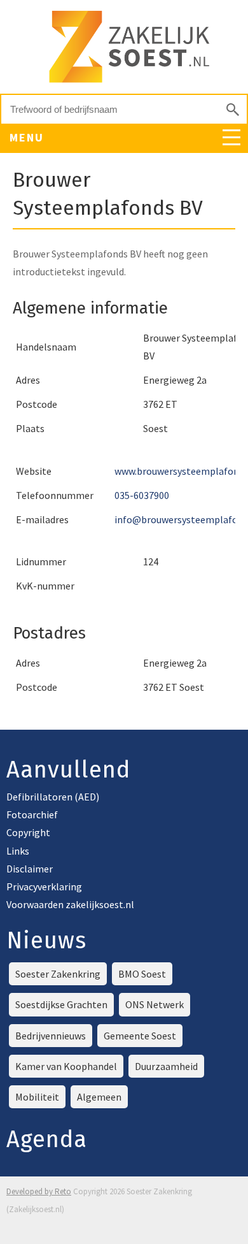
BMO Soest (142, 973)
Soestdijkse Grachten (61, 1004)
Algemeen (99, 1096)
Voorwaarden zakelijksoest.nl (70, 904)
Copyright (28, 832)
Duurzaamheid (166, 1066)
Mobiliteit (37, 1096)
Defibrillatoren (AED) (52, 796)
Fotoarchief (32, 814)
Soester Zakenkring (57, 973)
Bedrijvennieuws (50, 1035)
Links (17, 850)
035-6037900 (141, 495)
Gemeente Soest (140, 1035)
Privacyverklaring (44, 886)
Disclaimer (29, 868)
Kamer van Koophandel (66, 1066)
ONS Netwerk (154, 1004)
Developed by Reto (38, 1191)
